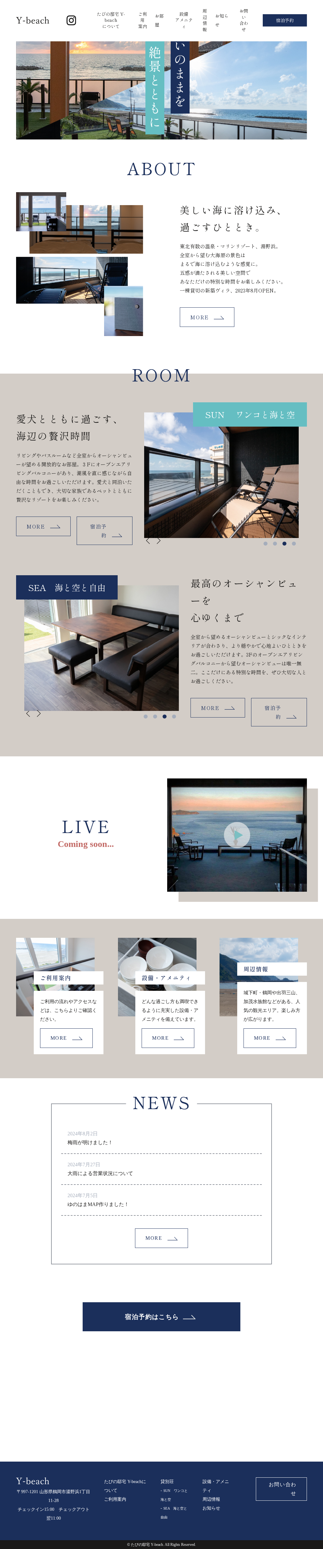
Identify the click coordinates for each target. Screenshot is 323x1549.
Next (153, 545)
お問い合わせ (243, 20)
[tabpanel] (221, 475)
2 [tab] (275, 542)
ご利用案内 (142, 20)
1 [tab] (265, 542)
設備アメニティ (184, 20)
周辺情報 (205, 20)
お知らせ (211, 1508)
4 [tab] (294, 542)
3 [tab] (284, 542)
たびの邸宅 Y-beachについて (111, 20)
